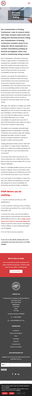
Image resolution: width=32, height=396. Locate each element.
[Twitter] (15, 374)
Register (4, 369)
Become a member (16, 347)
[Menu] (28, 3)
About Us (16, 341)
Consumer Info (16, 344)
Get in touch (16, 271)
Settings (19, 393)
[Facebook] (12, 374)
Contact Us (16, 330)
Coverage (16, 338)
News (16, 336)
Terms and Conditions (16, 333)
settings (18, 390)
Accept (4, 393)
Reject (11, 393)
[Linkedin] (18, 374)
